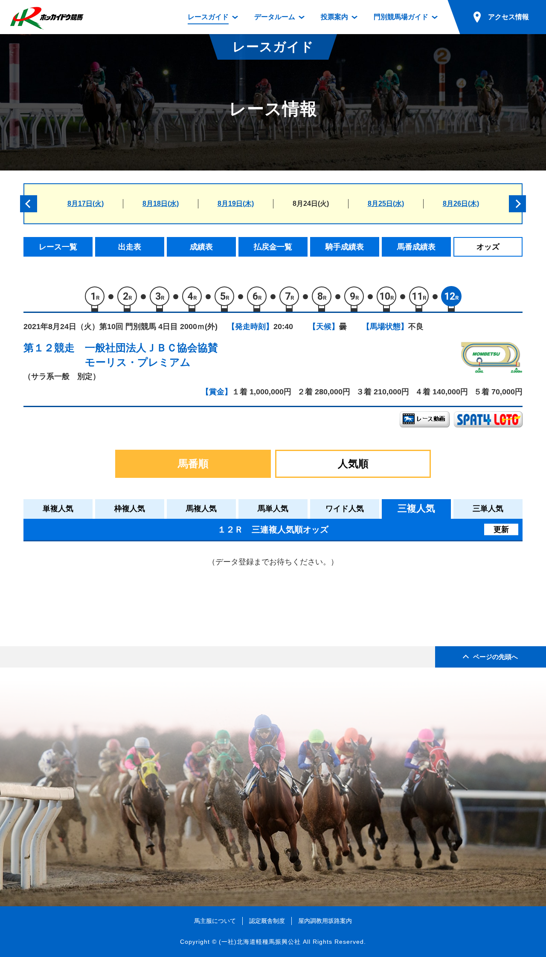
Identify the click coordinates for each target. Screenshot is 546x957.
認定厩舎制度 (267, 920)
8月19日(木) (236, 203)
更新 (501, 529)
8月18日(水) (160, 203)
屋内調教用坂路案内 (325, 920)
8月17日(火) (85, 203)
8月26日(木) (461, 203)
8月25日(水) (386, 203)
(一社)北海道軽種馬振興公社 (260, 941)
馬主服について (215, 920)
